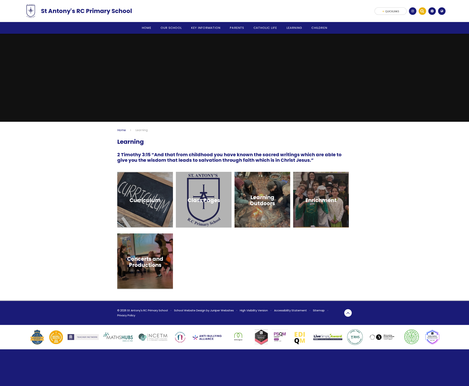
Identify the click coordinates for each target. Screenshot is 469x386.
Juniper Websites (222, 310)
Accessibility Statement (290, 310)
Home (121, 130)
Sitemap (319, 310)
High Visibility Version (254, 310)
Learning (141, 130)
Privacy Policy (126, 315)
